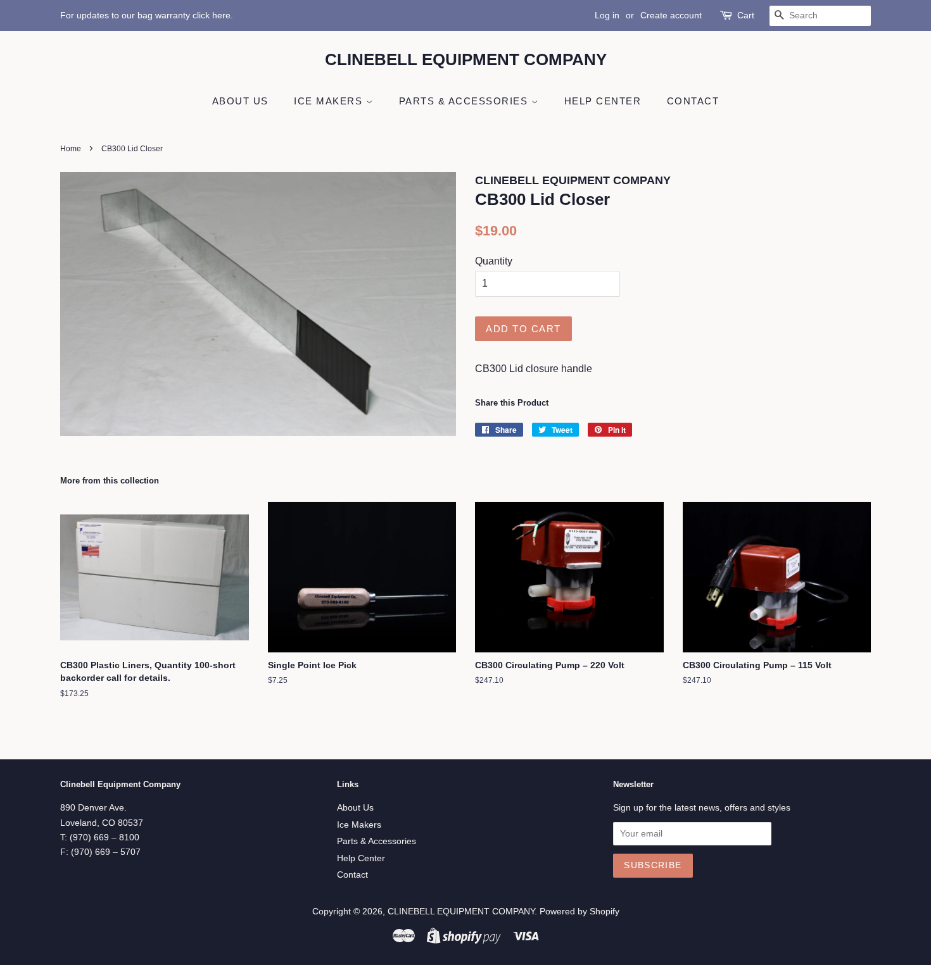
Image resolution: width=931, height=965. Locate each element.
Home (70, 148)
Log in (607, 15)
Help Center (603, 101)
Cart (745, 15)
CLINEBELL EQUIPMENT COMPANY (466, 59)
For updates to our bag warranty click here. (146, 15)
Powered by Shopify (579, 911)
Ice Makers (330, 101)
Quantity (493, 261)
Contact (693, 101)
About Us (240, 101)
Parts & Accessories (465, 101)
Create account (671, 15)
